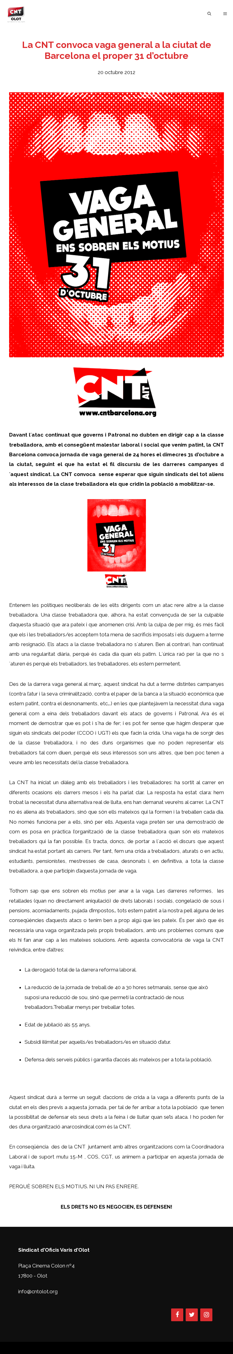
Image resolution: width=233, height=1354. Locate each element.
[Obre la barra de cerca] (209, 13)
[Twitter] (192, 1314)
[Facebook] (177, 1314)
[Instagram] (206, 1314)
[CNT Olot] (16, 13)
